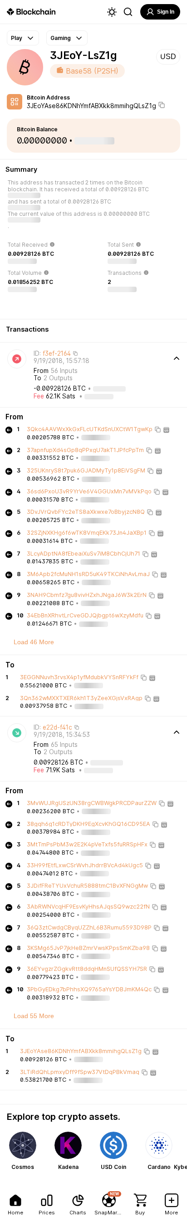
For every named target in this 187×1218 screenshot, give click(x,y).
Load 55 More (34, 1015)
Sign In (165, 12)
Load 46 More (34, 642)
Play (16, 38)
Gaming (60, 38)
